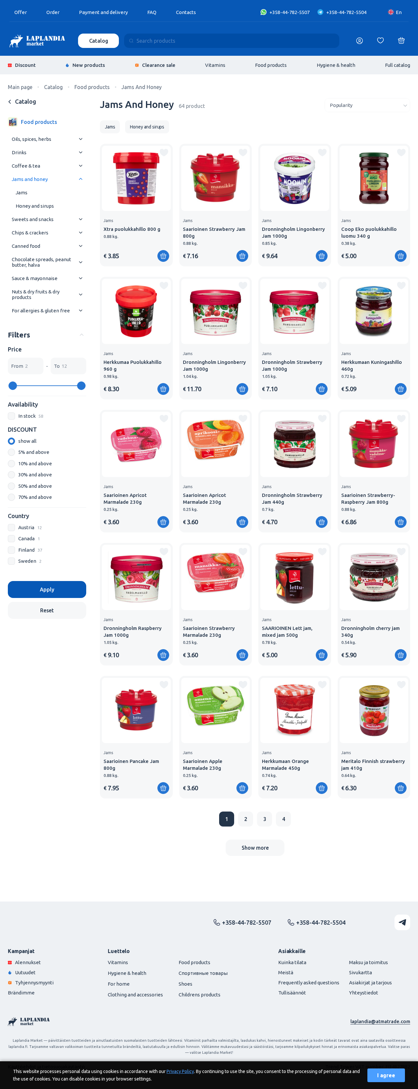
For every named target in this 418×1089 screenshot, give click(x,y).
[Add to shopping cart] (163, 256)
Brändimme (21, 992)
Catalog (98, 41)
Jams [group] (110, 126)
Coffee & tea (26, 166)
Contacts (186, 12)
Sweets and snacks (33, 219)
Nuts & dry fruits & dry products (35, 294)
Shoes (185, 984)
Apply (47, 589)
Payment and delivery (103, 12)
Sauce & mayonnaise (34, 278)
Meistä (285, 972)
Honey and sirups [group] (147, 126)
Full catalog (397, 65)
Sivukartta (360, 972)
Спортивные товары (203, 973)
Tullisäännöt (292, 992)
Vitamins (215, 65)
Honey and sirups (35, 206)
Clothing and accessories (135, 994)
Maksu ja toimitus (368, 962)
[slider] (12, 385)
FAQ (151, 12)
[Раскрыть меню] (80, 139)
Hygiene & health (336, 65)
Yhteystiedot (363, 992)
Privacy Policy (180, 1071)
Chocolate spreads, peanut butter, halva (41, 262)
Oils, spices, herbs (31, 139)
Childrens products (199, 994)
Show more (255, 848)
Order (52, 12)
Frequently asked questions (308, 982)
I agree (386, 1075)
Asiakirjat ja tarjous (370, 982)
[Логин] (359, 41)
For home (119, 984)
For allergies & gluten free (41, 310)
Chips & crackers (30, 232)
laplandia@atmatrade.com (380, 1021)
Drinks (19, 152)
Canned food (26, 246)
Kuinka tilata (292, 962)
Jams (21, 192)
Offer (20, 12)
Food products (271, 65)
